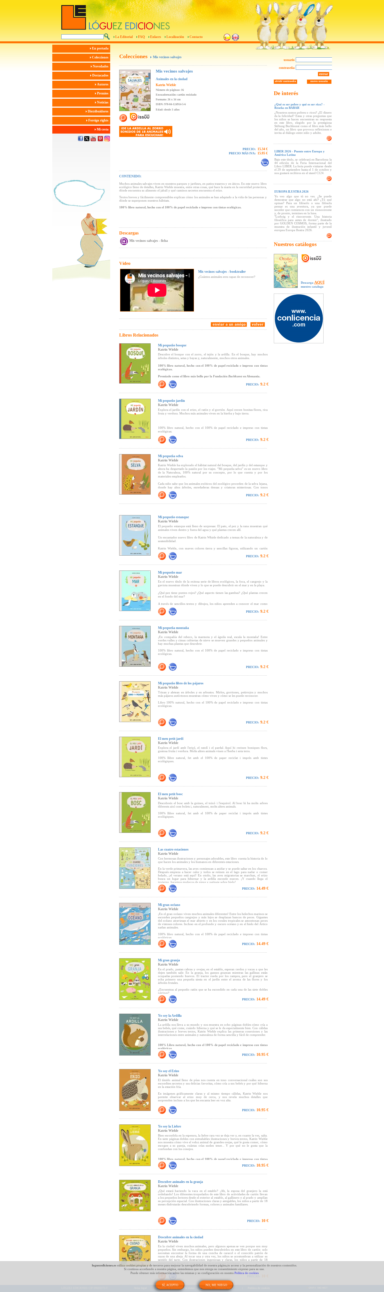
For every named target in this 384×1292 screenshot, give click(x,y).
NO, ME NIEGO (216, 1285)
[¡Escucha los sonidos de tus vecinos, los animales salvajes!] (145, 131)
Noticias (103, 102)
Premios (103, 93)
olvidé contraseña (285, 81)
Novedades (101, 66)
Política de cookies (246, 1273)
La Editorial (124, 37)
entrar (323, 74)
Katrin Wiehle (166, 85)
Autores (103, 84)
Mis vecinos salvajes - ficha (148, 241)
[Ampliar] (162, 384)
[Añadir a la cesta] (173, 384)
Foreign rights (98, 120)
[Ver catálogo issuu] (312, 258)
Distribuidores (98, 111)
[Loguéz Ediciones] (160, 15)
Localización (175, 37)
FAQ (141, 37)
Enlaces (155, 37)
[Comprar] (265, 162)
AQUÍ (319, 282)
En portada (100, 48)
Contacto (196, 37)
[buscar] (107, 36)
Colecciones (100, 57)
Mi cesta (103, 129)
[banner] (301, 319)
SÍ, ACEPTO (170, 1285)
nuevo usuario (319, 81)
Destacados (100, 75)
